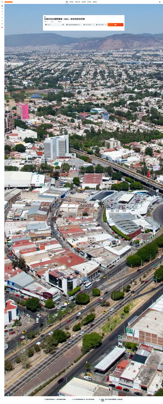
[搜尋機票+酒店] (2, 14)
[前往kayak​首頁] (9, 2)
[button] (2, 2)
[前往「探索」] (2, 17)
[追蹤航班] (2, 20)
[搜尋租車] (2, 11)
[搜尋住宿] (2, 8)
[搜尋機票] (2, 6)
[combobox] (46, 21)
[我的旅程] (2, 24)
